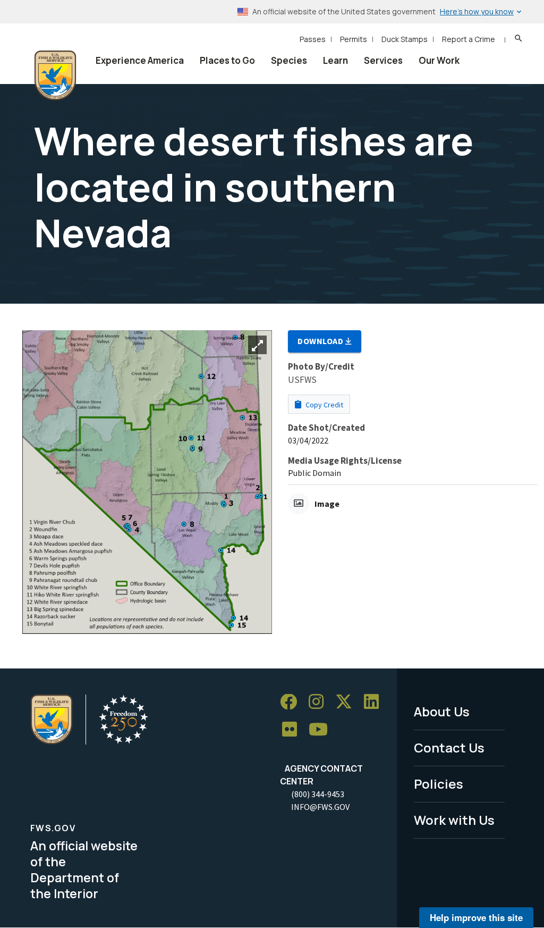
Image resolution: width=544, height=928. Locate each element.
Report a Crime (468, 39)
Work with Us (454, 820)
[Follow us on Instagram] (320, 702)
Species (289, 60)
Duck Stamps (404, 39)
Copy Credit (323, 404)
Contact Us (449, 747)
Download (321, 341)
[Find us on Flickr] (293, 730)
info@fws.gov (320, 806)
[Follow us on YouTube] (322, 730)
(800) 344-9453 (317, 794)
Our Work (439, 60)
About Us (442, 711)
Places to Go (227, 60)
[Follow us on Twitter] (347, 702)
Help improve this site (476, 917)
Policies (438, 783)
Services (383, 60)
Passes (313, 39)
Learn (335, 60)
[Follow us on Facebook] (292, 702)
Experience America (140, 60)
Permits (353, 39)
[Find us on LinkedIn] (375, 702)
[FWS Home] (55, 75)
